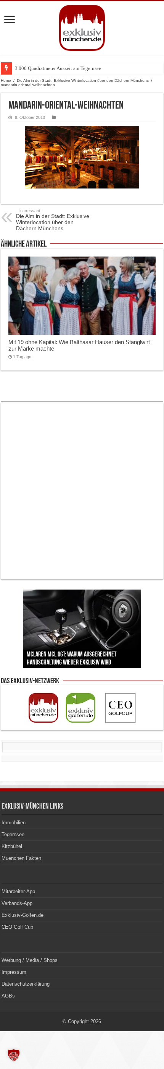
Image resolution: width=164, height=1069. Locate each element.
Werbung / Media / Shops (30, 960)
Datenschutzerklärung (26, 984)
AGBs (8, 996)
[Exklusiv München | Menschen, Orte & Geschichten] (82, 28)
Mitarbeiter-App (18, 891)
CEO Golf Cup (17, 927)
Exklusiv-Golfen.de (22, 915)
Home (6, 80)
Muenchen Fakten (21, 858)
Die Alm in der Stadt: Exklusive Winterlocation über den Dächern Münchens (83, 80)
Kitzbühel (12, 846)
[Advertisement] (82, 491)
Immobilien (14, 822)
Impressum (14, 972)
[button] (13, 1055)
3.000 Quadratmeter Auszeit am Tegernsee (58, 68)
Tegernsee (13, 834)
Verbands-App (17, 903)
